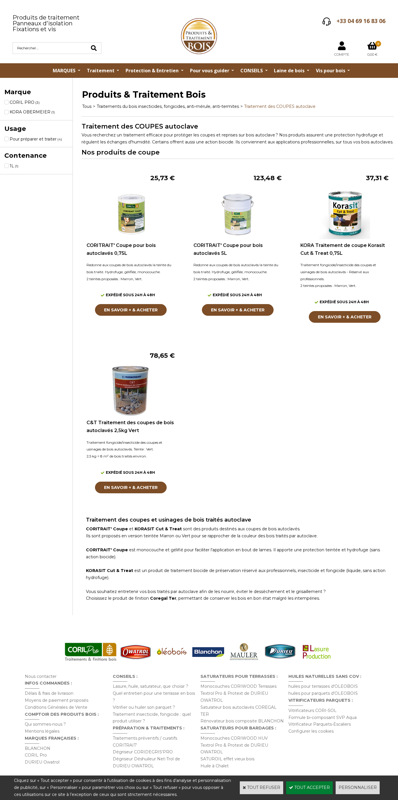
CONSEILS (251, 70)
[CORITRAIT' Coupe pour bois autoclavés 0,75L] (130, 237)
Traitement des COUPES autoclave (280, 106)
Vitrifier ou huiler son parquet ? (144, 707)
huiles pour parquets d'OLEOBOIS (323, 693)
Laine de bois (289, 70)
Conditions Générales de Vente (56, 707)
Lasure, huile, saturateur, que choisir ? (150, 686)
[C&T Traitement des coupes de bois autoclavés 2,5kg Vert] (130, 414)
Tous (86, 106)
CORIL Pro (36, 755)
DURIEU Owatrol (42, 762)
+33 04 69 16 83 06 (361, 21)
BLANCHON (37, 748)
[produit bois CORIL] (90, 660)
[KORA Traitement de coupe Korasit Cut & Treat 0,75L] (344, 237)
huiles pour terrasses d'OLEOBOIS (323, 686)
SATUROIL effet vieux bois (227, 759)
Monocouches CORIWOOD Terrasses (238, 686)
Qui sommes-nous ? (45, 724)
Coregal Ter (163, 598)
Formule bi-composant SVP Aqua (322, 717)
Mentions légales (42, 731)
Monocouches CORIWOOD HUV (234, 738)
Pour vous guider (209, 70)
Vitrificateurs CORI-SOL (312, 710)
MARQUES (64, 70)
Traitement (101, 70)
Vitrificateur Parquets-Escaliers (319, 724)
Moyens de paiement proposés (56, 700)
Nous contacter (41, 676)
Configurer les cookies (311, 731)
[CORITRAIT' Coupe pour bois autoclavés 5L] (237, 237)
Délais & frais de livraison (49, 693)
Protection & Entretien (152, 70)
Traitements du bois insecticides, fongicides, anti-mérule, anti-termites (168, 106)
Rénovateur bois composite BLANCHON (242, 721)
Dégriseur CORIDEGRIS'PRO (143, 752)
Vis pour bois (330, 70)
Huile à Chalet (214, 766)
